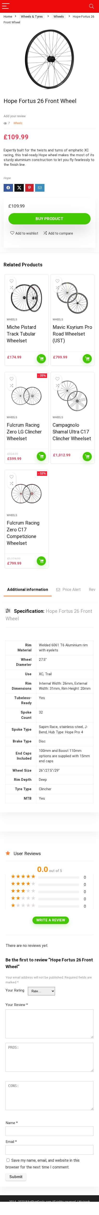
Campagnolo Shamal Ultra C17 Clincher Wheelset (72, 431)
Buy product (49, 218)
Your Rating (15, 990)
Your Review (17, 1005)
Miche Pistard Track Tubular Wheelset (21, 334)
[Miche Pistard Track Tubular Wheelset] (26, 298)
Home (8, 16)
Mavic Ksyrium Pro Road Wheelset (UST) (72, 334)
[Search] (91, 6)
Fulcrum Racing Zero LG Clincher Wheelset (24, 431)
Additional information (27, 589)
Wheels (59, 16)
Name (12, 1123)
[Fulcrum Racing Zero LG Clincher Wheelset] (26, 396)
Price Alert (71, 589)
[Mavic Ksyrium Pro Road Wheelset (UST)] (72, 298)
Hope (7, 178)
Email (11, 1142)
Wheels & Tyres (32, 16)
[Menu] (6, 6)
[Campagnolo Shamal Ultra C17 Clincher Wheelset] (72, 396)
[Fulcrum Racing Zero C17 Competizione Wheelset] (26, 493)
